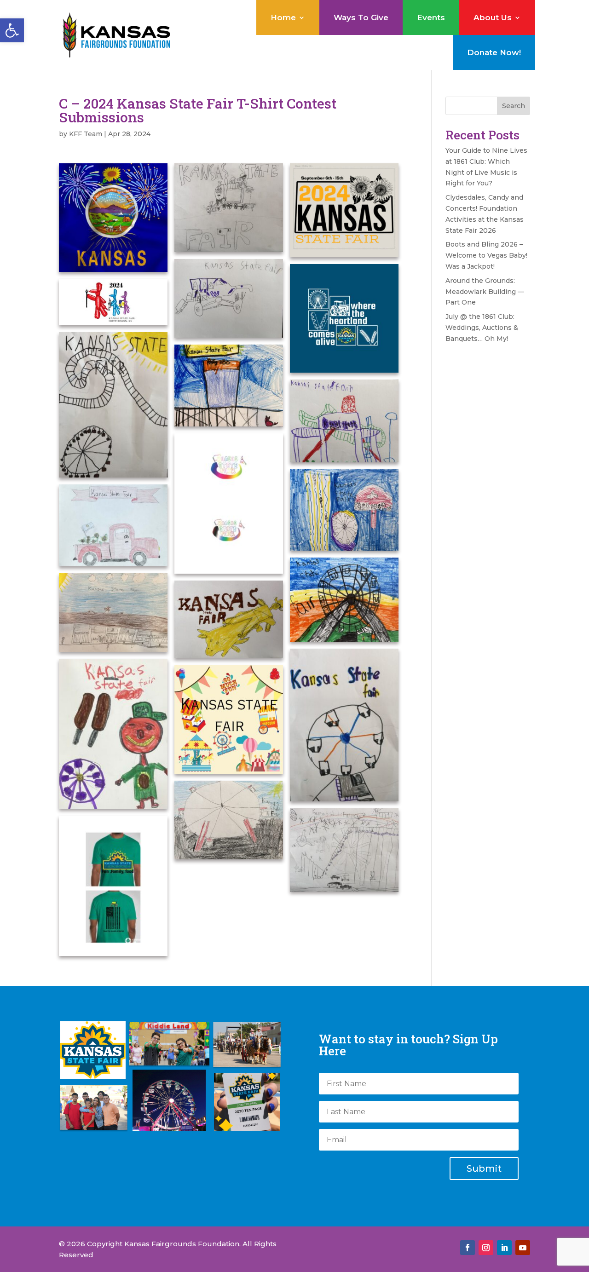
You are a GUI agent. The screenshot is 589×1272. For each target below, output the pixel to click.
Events (431, 17)
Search (513, 106)
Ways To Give (361, 17)
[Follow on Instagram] (486, 1247)
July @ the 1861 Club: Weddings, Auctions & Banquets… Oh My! (481, 327)
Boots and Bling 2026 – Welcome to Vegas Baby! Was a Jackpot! (486, 255)
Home (283, 17)
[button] (12, 30)
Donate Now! (494, 52)
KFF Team (85, 134)
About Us (493, 17)
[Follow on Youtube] (522, 1247)
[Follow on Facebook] (467, 1247)
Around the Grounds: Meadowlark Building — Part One (484, 291)
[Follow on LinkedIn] (504, 1247)
